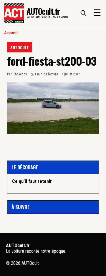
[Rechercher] (83, 13)
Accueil (11, 33)
